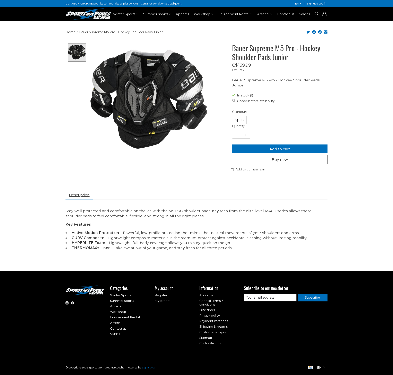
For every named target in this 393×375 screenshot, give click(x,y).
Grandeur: (240, 112)
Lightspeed (149, 367)
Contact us (285, 14)
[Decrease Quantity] (236, 135)
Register (161, 295)
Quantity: (238, 126)
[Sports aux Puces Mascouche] (89, 14)
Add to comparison (250, 169)
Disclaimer (207, 310)
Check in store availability (255, 101)
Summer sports (122, 301)
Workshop (118, 312)
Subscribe (312, 297)
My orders (162, 301)
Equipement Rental (125, 317)
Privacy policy (209, 315)
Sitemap (205, 338)
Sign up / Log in (316, 3)
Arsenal (115, 323)
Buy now (280, 159)
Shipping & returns (213, 326)
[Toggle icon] (317, 14)
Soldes (304, 14)
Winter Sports (120, 295)
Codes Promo (210, 343)
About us (206, 295)
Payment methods (213, 321)
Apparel (182, 14)
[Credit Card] (310, 367)
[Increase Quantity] (245, 135)
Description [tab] (79, 195)
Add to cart (280, 149)
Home (70, 32)
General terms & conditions (211, 302)
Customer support (213, 332)
